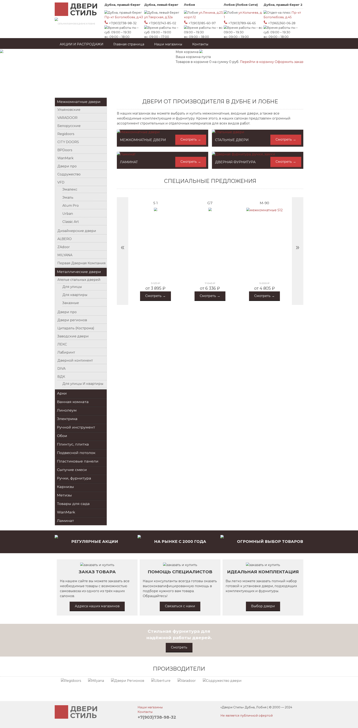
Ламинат (65, 520)
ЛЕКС (62, 344)
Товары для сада (73, 503)
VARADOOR (67, 118)
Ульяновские (68, 110)
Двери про (67, 166)
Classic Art (70, 222)
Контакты (200, 44)
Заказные (70, 303)
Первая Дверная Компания (81, 263)
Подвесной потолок (76, 452)
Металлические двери (79, 271)
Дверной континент (75, 360)
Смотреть (179, 647)
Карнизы (65, 486)
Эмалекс (69, 189)
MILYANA (64, 255)
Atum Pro (70, 206)
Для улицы (72, 287)
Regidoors (65, 134)
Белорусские (69, 126)
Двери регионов (72, 320)
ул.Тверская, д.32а (158, 17)
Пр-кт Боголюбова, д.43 (123, 17)
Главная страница (128, 44)
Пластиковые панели (77, 461)
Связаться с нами (180, 606)
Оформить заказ (289, 62)
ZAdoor (63, 247)
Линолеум (67, 410)
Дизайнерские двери (76, 231)
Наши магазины (168, 44)
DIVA (61, 369)
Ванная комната (73, 402)
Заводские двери (73, 336)
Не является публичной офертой (246, 715)
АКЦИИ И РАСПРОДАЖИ (81, 44)
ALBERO (64, 239)
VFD (60, 182)
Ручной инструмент (76, 427)
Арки (62, 393)
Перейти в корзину (257, 62)
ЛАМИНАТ (129, 162)
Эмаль (67, 197)
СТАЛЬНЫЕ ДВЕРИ (232, 140)
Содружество (69, 174)
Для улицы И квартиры (82, 384)
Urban (67, 214)
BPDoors (64, 150)
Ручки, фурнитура (74, 478)
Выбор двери (263, 606)
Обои (62, 435)
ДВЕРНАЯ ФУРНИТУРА (235, 162)
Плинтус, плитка (73, 444)
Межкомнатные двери (78, 101)
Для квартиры (74, 295)
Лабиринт (66, 352)
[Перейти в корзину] (201, 52)
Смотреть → (190, 139)
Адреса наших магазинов (97, 606)
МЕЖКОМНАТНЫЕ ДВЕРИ (143, 140)
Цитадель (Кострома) (75, 328)
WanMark (65, 158)
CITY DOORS (68, 142)
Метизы (64, 495)
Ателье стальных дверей (78, 280)
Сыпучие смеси (72, 469)
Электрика (67, 419)
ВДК (61, 377)
